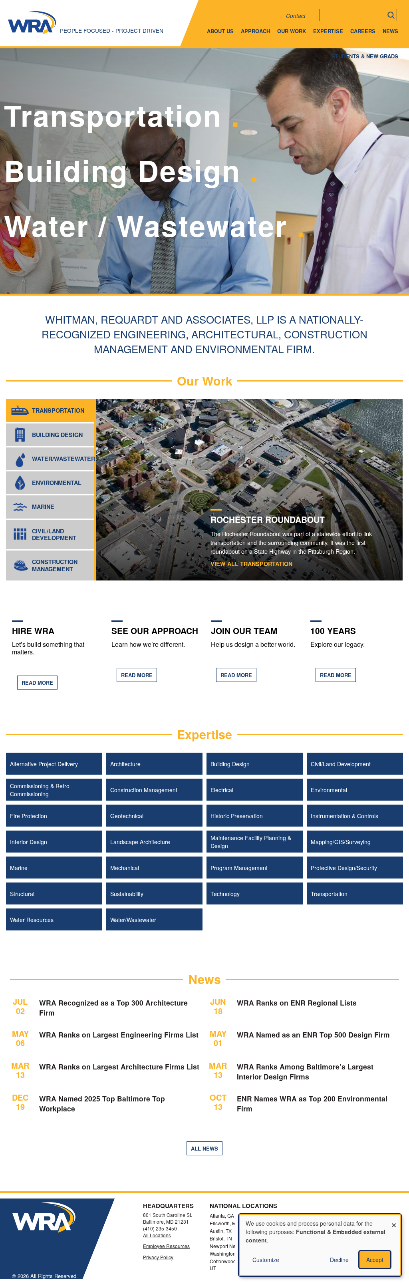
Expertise (328, 31)
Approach (255, 31)
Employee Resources (166, 1246)
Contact (296, 16)
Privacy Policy (158, 1257)
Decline (339, 1260)
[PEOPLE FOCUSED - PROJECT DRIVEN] (32, 33)
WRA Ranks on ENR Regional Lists (297, 1003)
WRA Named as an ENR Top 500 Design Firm (313, 1035)
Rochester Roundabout (267, 519)
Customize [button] (265, 1260)
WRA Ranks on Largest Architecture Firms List (119, 1066)
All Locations (157, 1235)
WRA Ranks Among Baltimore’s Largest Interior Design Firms (305, 1071)
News (390, 31)
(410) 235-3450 (160, 1228)
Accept (374, 1260)
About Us (220, 31)
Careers (362, 31)
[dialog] (320, 1245)
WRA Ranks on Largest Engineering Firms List (119, 1035)
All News (204, 1148)
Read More (37, 682)
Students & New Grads (365, 56)
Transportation (251, 564)
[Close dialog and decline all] (394, 1220)
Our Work (291, 31)
